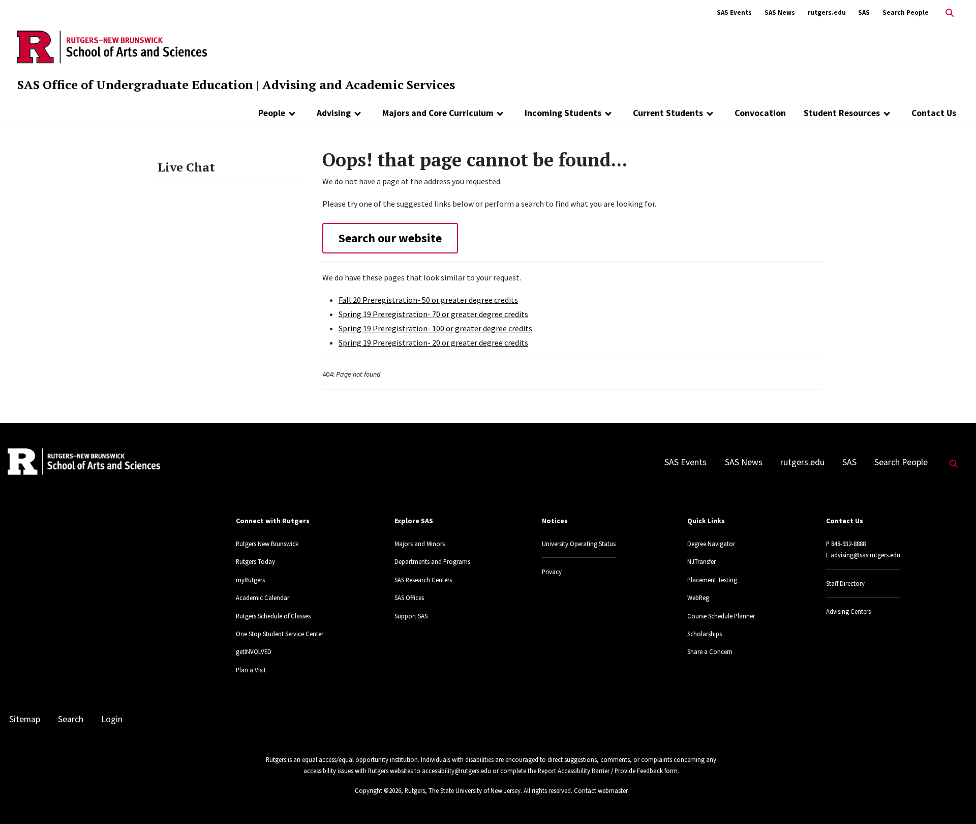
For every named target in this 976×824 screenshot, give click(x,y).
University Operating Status (579, 543)
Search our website (390, 238)
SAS (864, 12)
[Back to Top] (953, 799)
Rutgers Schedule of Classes (273, 616)
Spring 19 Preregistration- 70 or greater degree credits (433, 314)
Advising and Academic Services (358, 84)
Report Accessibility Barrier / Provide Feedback (600, 770)
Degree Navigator (711, 543)
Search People (905, 12)
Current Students (668, 113)
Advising (334, 113)
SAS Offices (409, 597)
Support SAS (411, 616)
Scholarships (704, 634)
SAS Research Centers (423, 580)
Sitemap (24, 719)
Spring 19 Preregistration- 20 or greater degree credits (433, 342)
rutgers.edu (827, 12)
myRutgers (250, 580)
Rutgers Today (255, 561)
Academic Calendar (262, 597)
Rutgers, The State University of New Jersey (463, 790)
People (271, 113)
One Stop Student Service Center (279, 634)
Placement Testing (712, 580)
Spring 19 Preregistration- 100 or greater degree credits (435, 328)
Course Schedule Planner (721, 616)
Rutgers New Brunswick (267, 543)
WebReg (698, 597)
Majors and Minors (419, 543)
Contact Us (933, 113)
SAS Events (734, 12)
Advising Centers (848, 611)
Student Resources (842, 113)
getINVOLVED (253, 651)
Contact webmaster (601, 790)
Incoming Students (563, 113)
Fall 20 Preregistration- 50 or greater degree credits (428, 300)
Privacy (552, 571)
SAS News (780, 12)
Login (112, 719)
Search (70, 719)
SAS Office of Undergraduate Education (135, 84)
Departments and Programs (432, 561)
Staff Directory (845, 583)
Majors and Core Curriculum (438, 113)
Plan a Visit (251, 670)
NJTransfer (701, 561)
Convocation (760, 113)
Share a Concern (710, 651)
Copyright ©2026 (378, 790)
